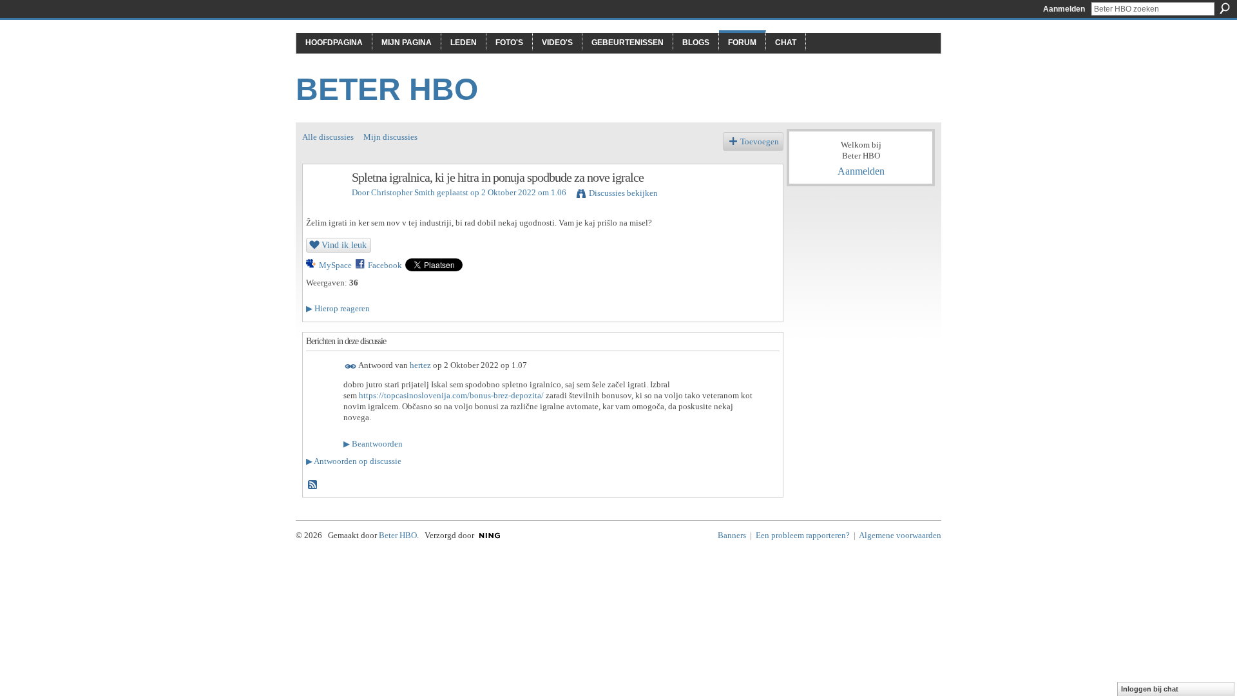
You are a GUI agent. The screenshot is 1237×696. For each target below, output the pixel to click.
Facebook (385, 265)
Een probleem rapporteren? (803, 535)
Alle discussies (328, 137)
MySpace (335, 265)
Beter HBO (387, 89)
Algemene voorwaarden (900, 535)
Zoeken (1225, 8)
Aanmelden (1064, 9)
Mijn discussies (390, 137)
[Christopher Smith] (323, 205)
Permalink (351, 366)
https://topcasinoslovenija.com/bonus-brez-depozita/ (451, 395)
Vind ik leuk (344, 245)
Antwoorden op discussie (353, 461)
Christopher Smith (403, 192)
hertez (420, 366)
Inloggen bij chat (1149, 689)
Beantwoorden (373, 444)
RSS (313, 485)
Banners (732, 535)
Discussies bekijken (623, 193)
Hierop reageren (338, 308)
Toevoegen (759, 141)
